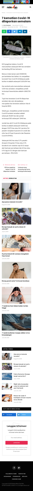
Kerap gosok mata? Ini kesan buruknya (15, 281)
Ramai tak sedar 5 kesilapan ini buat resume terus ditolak (22, 397)
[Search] (30, 7)
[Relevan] (17, 7)
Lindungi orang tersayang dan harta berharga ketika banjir (24, 169)
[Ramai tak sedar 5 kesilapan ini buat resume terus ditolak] (7, 398)
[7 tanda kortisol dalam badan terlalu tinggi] (16, 295)
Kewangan (7, 476)
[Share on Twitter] (14, 31)
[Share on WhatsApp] (4, 31)
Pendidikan (16, 476)
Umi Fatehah (7, 25)
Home (3, 12)
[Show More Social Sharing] (29, 31)
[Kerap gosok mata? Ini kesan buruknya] (16, 270)
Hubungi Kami (16, 479)
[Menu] (3, 7)
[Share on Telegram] (19, 31)
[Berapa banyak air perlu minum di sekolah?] (16, 216)
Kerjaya (24, 476)
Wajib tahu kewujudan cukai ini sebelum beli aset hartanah (21, 386)
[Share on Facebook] (9, 31)
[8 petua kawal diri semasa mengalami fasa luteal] (16, 243)
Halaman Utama (11, 473)
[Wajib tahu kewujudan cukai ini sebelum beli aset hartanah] (7, 386)
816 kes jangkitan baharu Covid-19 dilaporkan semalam (9, 169)
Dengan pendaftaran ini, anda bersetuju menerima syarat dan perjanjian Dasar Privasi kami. (16, 449)
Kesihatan (22, 473)
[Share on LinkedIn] (25, 31)
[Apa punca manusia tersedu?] (16, 191)
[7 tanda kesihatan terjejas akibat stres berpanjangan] (16, 322)
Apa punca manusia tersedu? (12, 202)
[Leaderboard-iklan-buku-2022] (16, 3)
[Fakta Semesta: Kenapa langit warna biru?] (7, 376)
